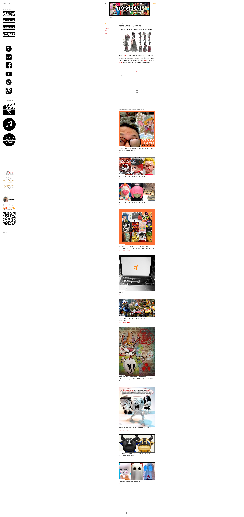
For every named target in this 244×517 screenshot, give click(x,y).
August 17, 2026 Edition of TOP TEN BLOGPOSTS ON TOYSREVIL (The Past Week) (136, 247)
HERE (142, 63)
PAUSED (122, 292)
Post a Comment (126, 152)
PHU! (126, 55)
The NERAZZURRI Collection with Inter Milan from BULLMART (135, 454)
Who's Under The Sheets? (130, 481)
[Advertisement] (130, 497)
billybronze (107, 28)
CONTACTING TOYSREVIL (8, 180)
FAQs (7, 181)
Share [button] (106, 23)
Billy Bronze (146, 60)
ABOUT (10, 179)
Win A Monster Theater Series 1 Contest (136, 428)
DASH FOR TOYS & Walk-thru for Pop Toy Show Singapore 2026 (136, 149)
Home (111, 17)
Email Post (125, 69)
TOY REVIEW (7, 185)
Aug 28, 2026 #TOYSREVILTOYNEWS (132, 176)
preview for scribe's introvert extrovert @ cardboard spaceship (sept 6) (136, 378)
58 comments (126, 430)
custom (106, 30)
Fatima (120, 62)
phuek (106, 33)
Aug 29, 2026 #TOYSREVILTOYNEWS (132, 202)
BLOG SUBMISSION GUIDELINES (9, 183)
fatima (106, 31)
